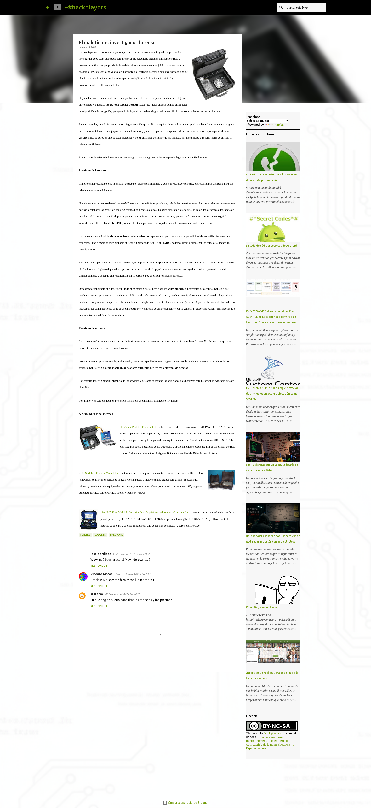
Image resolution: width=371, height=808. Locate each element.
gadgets (100, 535)
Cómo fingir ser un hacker (262, 607)
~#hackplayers (85, 7)
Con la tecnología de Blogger (187, 802)
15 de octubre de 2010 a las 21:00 (131, 554)
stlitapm (96, 594)
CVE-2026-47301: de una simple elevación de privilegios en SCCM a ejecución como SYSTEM (272, 393)
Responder (98, 565)
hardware (116, 535)
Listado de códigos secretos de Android (271, 245)
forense (85, 535)
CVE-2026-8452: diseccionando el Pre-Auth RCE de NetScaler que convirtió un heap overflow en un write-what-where (271, 317)
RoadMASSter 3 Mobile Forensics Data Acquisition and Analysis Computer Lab (145, 512)
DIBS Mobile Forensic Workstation (100, 473)
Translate (278, 125)
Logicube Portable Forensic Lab (138, 427)
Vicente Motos (101, 574)
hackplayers (272, 733)
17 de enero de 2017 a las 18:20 (122, 594)
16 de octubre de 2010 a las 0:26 (132, 574)
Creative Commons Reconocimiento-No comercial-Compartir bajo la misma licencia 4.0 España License (270, 742)
